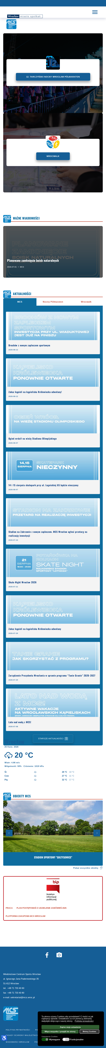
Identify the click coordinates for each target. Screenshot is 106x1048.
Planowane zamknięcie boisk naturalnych (33, 260)
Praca (9, 908)
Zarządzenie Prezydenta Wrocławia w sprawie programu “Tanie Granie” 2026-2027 (52, 675)
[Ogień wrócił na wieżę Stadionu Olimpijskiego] (53, 419)
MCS (22, 267)
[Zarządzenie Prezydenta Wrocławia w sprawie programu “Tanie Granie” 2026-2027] (53, 656)
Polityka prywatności (18, 1030)
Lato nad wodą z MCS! (20, 722)
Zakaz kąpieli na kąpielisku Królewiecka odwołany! (35, 392)
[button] (73, 1021)
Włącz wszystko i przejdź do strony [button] (60, 1031)
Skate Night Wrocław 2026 (23, 582)
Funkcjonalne (77, 1040)
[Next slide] (96, 833)
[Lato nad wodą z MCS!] (53, 702)
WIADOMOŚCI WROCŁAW (17, 1042)
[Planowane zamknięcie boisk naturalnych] (53, 252)
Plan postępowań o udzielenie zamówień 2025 (41, 908)
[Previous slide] (9, 833)
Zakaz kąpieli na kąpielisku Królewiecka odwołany (35, 629)
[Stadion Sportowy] (53, 833)
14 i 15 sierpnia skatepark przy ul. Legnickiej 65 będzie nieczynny (43, 485)
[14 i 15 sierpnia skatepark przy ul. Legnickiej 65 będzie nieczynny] (53, 465)
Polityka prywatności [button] (84, 1021)
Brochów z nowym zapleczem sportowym (29, 345)
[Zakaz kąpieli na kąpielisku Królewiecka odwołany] (53, 609)
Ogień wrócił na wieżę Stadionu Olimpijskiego (33, 438)
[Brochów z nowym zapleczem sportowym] (53, 326)
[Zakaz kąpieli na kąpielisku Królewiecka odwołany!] (53, 372)
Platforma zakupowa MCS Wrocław (25, 916)
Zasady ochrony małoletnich (22, 1035)
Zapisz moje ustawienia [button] (70, 1027)
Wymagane (54, 1040)
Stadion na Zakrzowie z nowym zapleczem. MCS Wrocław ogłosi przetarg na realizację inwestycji (48, 533)
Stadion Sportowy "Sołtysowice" (53, 857)
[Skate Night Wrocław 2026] (53, 563)
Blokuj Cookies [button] (89, 1031)
